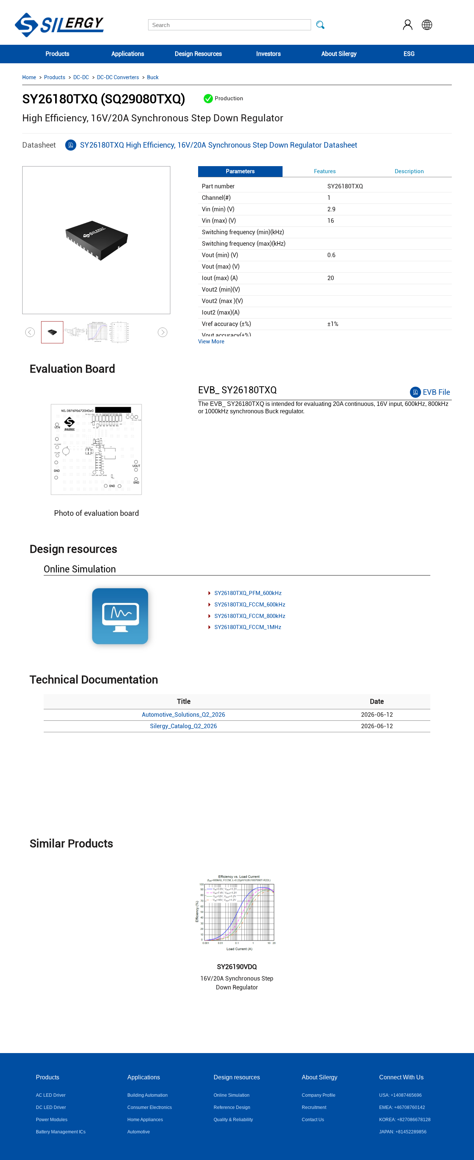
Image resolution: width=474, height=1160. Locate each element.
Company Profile (319, 1095)
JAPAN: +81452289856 (403, 1131)
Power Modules (51, 1119)
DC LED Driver (51, 1107)
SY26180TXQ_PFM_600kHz (248, 593)
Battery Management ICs (61, 1131)
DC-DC (81, 77)
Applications (127, 53)
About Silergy (339, 53)
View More (211, 341)
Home (29, 77)
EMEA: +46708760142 (402, 1107)
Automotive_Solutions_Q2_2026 (183, 714)
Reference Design (232, 1107)
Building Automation (147, 1095)
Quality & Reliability (233, 1119)
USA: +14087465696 (400, 1095)
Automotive (138, 1131)
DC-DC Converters (118, 77)
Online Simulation (232, 1095)
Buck (152, 77)
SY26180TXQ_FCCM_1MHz (247, 627)
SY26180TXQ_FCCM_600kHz (250, 604)
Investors (268, 53)
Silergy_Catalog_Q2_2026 (183, 726)
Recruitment (314, 1107)
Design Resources (198, 53)
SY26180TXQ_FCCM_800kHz (250, 616)
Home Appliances (145, 1119)
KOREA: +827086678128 (405, 1119)
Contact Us (313, 1119)
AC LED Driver (51, 1095)
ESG (409, 53)
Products (57, 53)
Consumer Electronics (149, 1107)
